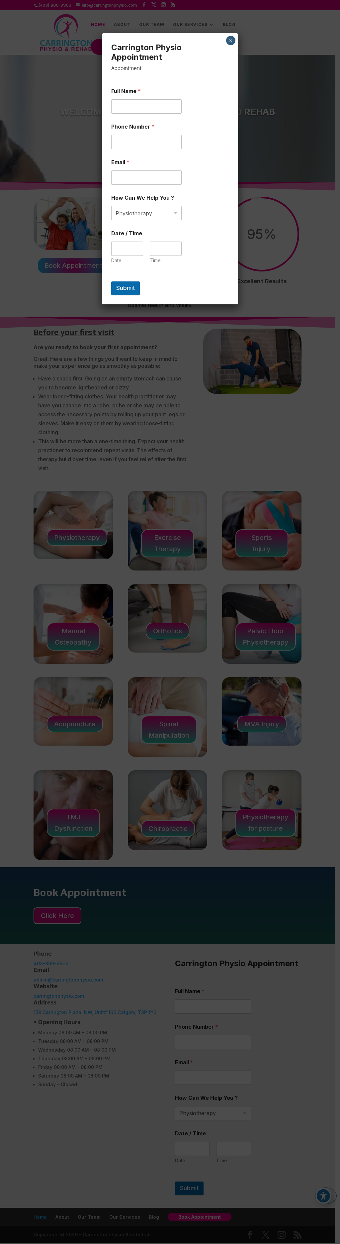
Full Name (126, 91)
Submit (125, 288)
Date (116, 260)
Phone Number (132, 127)
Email (120, 162)
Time (155, 260)
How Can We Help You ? (142, 198)
